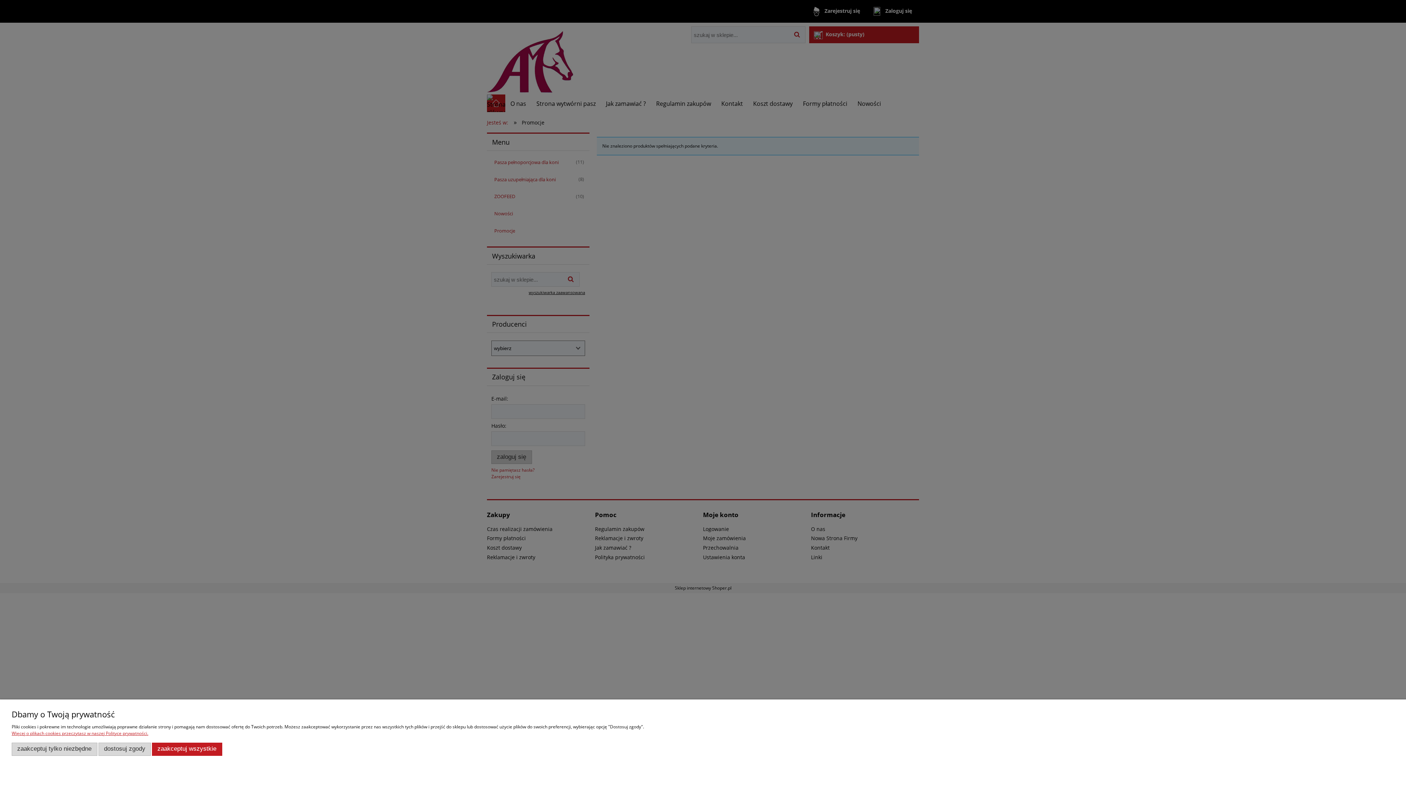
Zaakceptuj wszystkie (186, 748)
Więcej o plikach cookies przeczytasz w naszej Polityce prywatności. (80, 733)
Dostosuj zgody (124, 748)
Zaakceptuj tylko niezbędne (54, 748)
